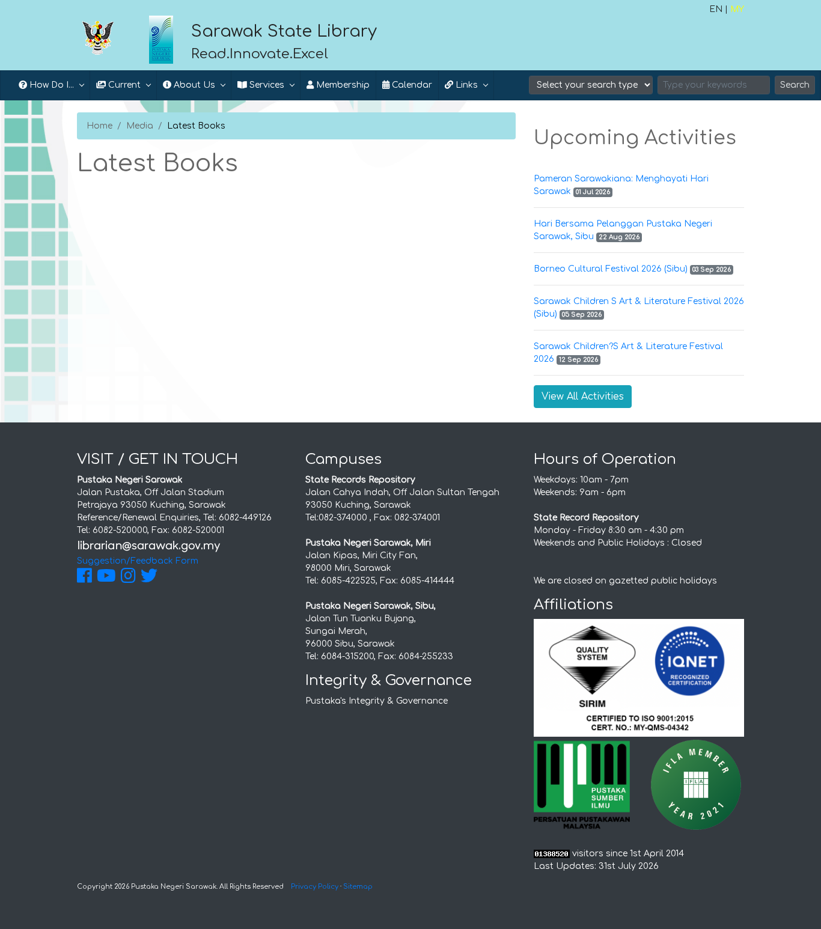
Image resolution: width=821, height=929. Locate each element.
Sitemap (358, 887)
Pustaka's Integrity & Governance (376, 700)
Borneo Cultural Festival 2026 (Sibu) (611, 268)
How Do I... (50, 85)
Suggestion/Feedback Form (137, 560)
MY (737, 9)
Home (99, 125)
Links (465, 85)
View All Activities (583, 396)
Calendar (410, 85)
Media (139, 125)
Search (795, 85)
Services (265, 85)
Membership (342, 85)
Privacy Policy (314, 887)
